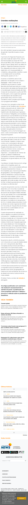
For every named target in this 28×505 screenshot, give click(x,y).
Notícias (24, 435)
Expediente (5, 471)
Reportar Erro (6, 483)
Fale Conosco (6, 480)
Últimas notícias (22, 4)
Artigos (3, 18)
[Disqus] (14, 365)
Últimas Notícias (6, 386)
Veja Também (7, 300)
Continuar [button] (21, 498)
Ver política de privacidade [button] (8, 503)
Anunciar (5, 474)
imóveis (21, 278)
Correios (22, 106)
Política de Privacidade (9, 477)
